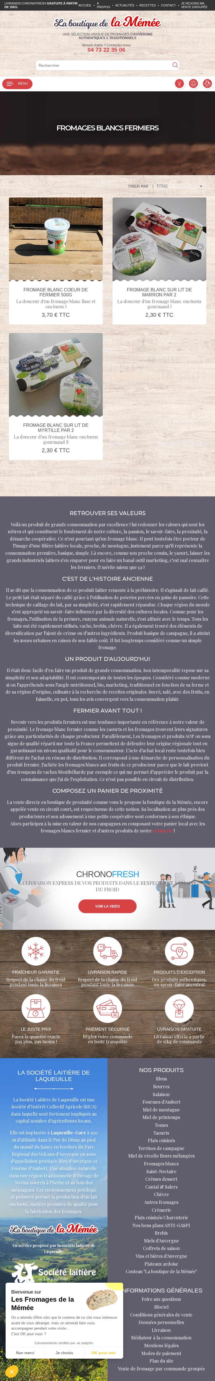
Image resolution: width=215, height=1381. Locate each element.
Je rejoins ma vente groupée (194, 5)
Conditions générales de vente (161, 1315)
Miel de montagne (161, 1110)
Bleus (161, 1079)
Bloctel (161, 1307)
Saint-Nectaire (161, 1171)
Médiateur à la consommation (161, 1337)
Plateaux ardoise (161, 1264)
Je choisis (64, 1353)
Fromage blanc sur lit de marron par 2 (159, 292)
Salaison (161, 1094)
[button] (11, 1371)
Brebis (161, 1233)
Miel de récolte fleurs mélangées (161, 1156)
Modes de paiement (161, 1353)
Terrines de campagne (161, 1148)
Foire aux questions (161, 1299)
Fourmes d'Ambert (161, 1102)
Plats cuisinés (161, 1140)
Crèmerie (161, 1210)
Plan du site (161, 1361)
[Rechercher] (175, 65)
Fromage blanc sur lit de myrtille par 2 (55, 428)
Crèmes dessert (161, 1179)
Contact (168, 5)
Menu (23, 83)
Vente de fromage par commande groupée (161, 1369)
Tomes (161, 1125)
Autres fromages (161, 1202)
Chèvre (161, 1194)
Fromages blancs (161, 1163)
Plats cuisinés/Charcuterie (161, 1217)
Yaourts (161, 1133)
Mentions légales (161, 1345)
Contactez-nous (119, 45)
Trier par (138, 186)
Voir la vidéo (107, 906)
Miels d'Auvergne (161, 1241)
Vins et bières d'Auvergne (161, 1256)
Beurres (161, 1086)
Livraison (161, 1330)
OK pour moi (104, 1353)
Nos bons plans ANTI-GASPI (161, 1225)
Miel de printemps (161, 1117)
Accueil (85, 5)
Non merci (25, 1353)
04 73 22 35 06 (106, 50)
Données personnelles (161, 1322)
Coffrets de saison (161, 1248)
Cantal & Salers (161, 1187)
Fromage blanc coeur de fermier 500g (56, 292)
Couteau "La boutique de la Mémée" (161, 1271)
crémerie (162, 831)
